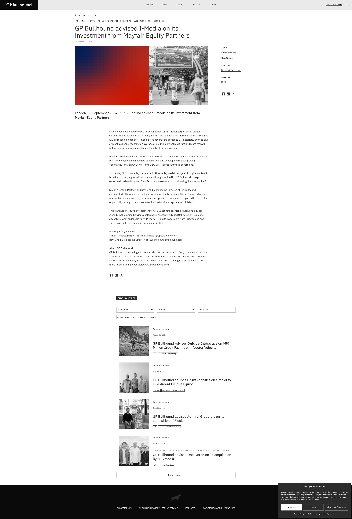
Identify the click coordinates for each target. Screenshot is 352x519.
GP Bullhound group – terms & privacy (319, 514)
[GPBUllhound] (19, 5)
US (155, 354)
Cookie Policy (299, 514)
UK (223, 82)
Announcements (85, 15)
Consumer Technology (168, 354)
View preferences (336, 507)
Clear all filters (147, 317)
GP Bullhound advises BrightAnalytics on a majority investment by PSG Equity (192, 382)
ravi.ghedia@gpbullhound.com (165, 239)
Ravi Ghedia (227, 57)
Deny (313, 507)
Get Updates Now (334, 4)
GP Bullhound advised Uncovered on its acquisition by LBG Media (192, 456)
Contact (214, 4)
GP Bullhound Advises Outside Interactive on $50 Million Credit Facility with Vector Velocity (191, 345)
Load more (174, 475)
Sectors (150, 4)
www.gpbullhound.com (156, 264)
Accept (291, 507)
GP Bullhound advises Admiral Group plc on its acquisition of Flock (188, 418)
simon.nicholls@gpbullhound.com (158, 235)
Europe (157, 390)
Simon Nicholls (228, 52)
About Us (197, 4)
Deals (164, 4)
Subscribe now (124, 508)
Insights (180, 4)
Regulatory (190, 508)
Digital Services (231, 70)
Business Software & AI (173, 390)
